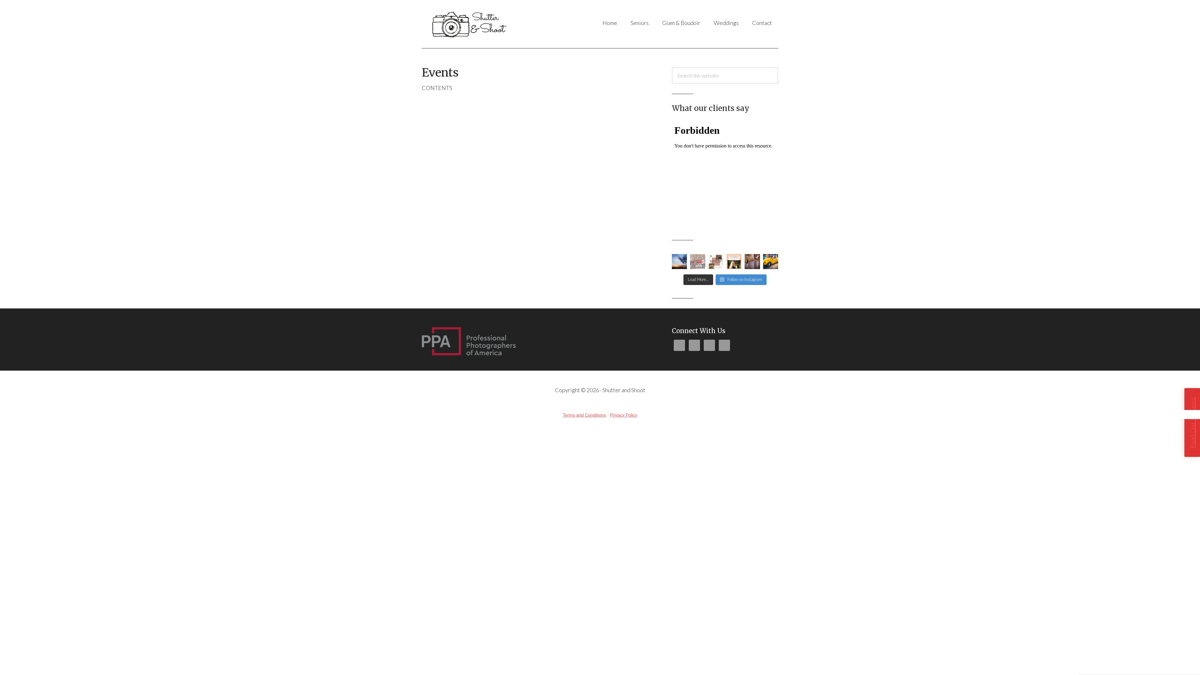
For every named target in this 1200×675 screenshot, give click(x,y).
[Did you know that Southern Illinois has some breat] (752, 261)
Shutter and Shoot (484, 24)
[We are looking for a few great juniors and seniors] (734, 261)
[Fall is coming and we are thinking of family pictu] (697, 261)
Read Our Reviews (1192, 422)
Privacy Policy (623, 415)
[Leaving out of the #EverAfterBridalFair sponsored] (679, 261)
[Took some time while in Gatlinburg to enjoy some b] (770, 261)
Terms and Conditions (584, 415)
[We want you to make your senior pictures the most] (715, 261)
